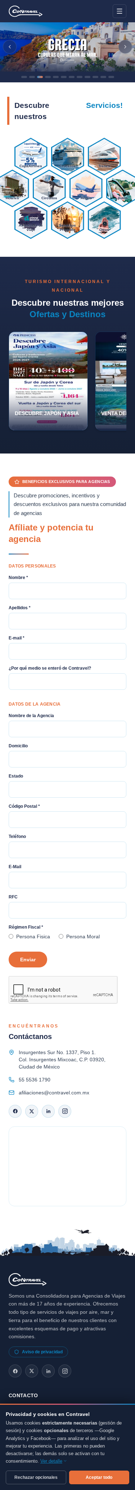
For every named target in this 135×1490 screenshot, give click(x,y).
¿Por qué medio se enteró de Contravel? (50, 668)
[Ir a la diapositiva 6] (64, 77)
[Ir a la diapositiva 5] (56, 77)
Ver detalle (51, 1461)
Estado (16, 776)
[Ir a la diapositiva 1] (24, 77)
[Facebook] (15, 1111)
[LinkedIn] (48, 1111)
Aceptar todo (99, 1477)
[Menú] (119, 11)
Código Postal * (24, 806)
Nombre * (18, 577)
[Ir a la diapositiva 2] (32, 77)
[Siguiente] (125, 47)
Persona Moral (83, 936)
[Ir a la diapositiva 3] (40, 77)
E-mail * (16, 638)
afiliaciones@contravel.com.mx (54, 1092)
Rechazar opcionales (36, 1477)
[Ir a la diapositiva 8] (79, 77)
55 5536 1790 (34, 1080)
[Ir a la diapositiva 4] (48, 77)
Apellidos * (20, 607)
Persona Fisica (33, 936)
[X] (31, 1111)
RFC (13, 896)
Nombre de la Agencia (31, 715)
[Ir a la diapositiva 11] (103, 77)
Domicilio (18, 745)
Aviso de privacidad (42, 1351)
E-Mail (15, 866)
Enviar (28, 959)
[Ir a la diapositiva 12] (111, 77)
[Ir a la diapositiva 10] (95, 77)
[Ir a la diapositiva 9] (87, 77)
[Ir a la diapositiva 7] (72, 77)
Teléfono (17, 836)
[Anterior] (10, 47)
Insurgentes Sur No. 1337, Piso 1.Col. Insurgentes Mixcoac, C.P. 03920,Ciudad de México (62, 1059)
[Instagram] (64, 1111)
